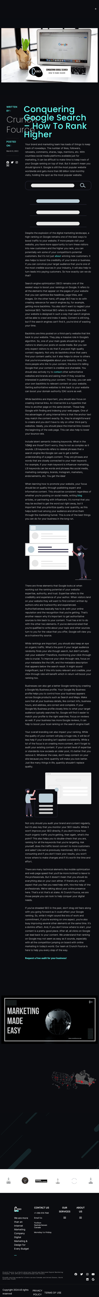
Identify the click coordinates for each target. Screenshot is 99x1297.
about (58, 256)
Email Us (38, 1218)
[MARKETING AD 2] (49, 1019)
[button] (65, 1217)
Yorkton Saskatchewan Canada (40, 1225)
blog (79, 495)
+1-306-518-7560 (41, 1213)
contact (58, 372)
